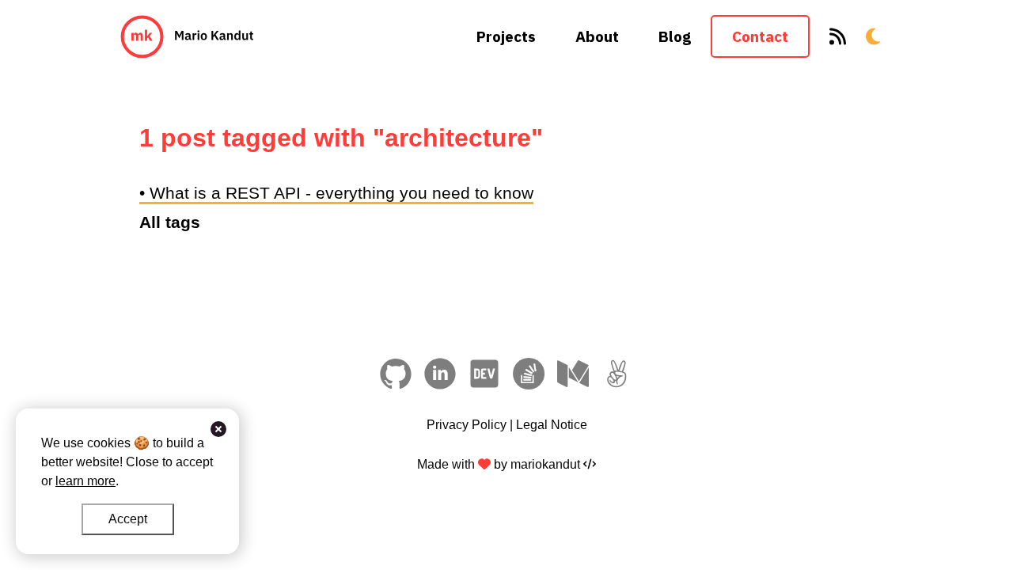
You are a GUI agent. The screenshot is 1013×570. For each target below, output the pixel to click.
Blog (674, 36)
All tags (169, 222)
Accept (127, 519)
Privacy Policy (466, 424)
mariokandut (543, 464)
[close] (218, 429)
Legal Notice (551, 424)
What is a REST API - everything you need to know (341, 193)
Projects (506, 36)
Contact (760, 36)
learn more (85, 481)
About (597, 36)
